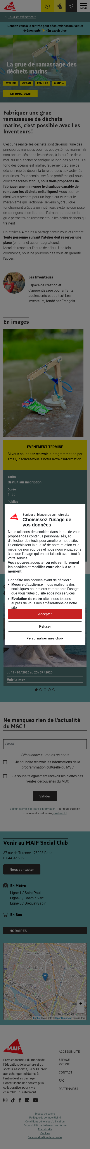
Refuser (45, 626)
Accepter (45, 614)
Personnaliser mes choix (44, 638)
